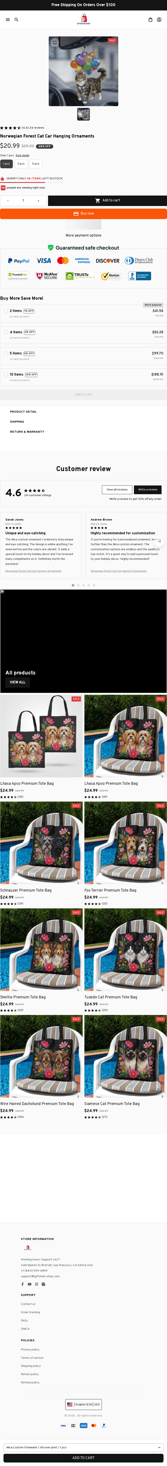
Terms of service (32, 1358)
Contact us (28, 1304)
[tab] (73, 585)
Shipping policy (31, 1366)
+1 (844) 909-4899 (34, 1271)
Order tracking (30, 1312)
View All (17, 682)
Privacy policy (30, 1350)
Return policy (30, 1374)
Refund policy (30, 1382)
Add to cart (83, 1458)
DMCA (25, 1329)
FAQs (24, 1321)
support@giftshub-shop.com (40, 1276)
